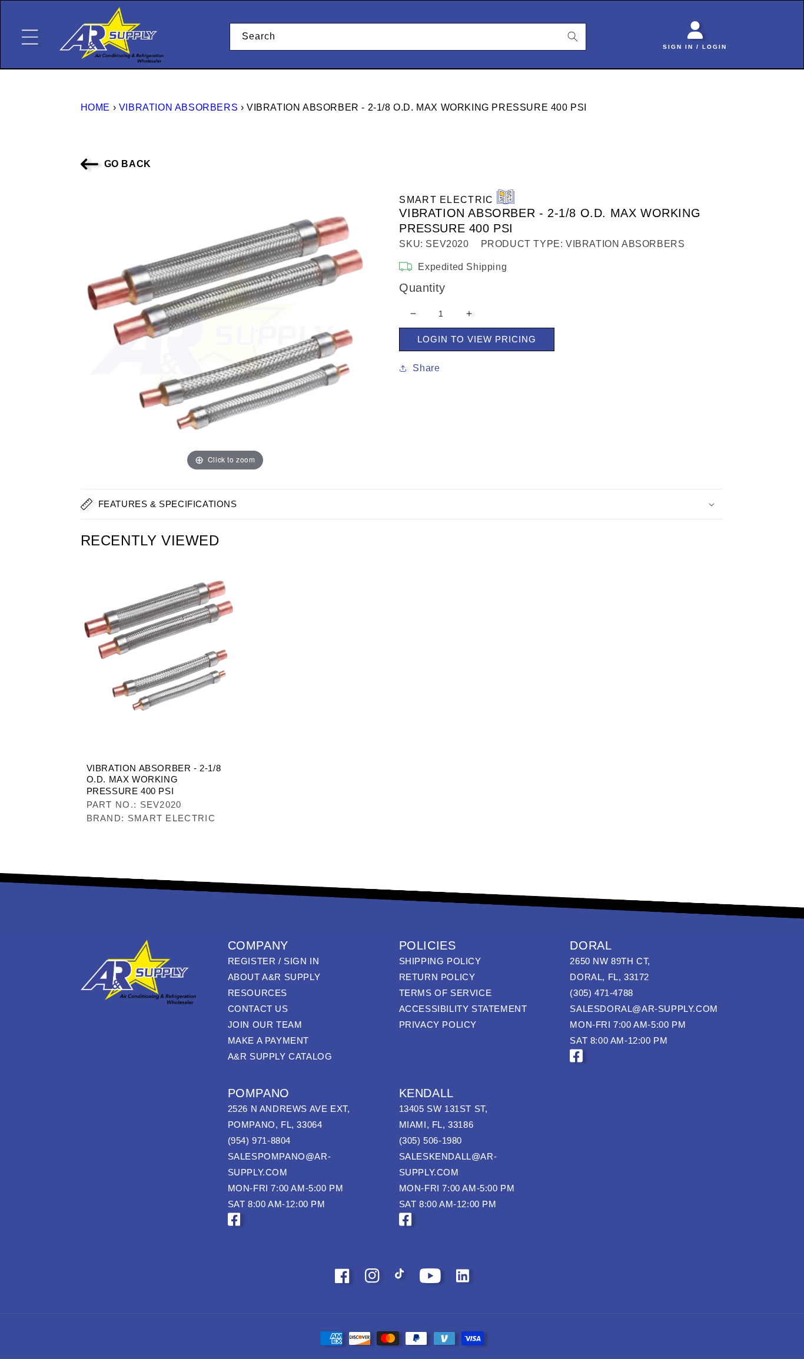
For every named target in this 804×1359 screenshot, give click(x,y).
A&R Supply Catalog (280, 1056)
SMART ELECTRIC (446, 200)
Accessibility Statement (463, 1009)
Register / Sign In (274, 961)
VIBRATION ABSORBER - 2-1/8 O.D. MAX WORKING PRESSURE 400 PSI (154, 779)
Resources (257, 993)
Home (95, 107)
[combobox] (408, 37)
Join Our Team (265, 1025)
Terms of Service (445, 993)
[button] (402, 504)
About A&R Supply (274, 977)
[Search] (573, 36)
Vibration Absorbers (178, 107)
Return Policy (437, 977)
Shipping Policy (440, 961)
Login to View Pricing (476, 339)
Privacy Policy (438, 1025)
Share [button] (426, 368)
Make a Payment (268, 1040)
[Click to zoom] (225, 329)
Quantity (422, 287)
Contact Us (258, 1009)
